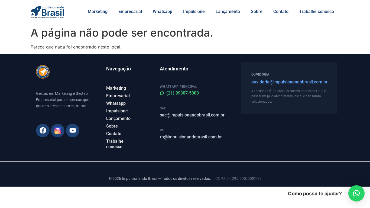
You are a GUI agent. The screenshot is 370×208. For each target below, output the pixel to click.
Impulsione (194, 11)
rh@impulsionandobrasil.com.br (191, 136)
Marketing (98, 11)
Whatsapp (162, 11)
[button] (356, 193)
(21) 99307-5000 (182, 93)
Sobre (256, 11)
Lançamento (228, 11)
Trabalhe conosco (316, 11)
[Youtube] (72, 130)
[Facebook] (43, 130)
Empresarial (130, 11)
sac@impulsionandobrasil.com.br (192, 115)
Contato (280, 11)
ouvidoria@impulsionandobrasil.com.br (289, 81)
